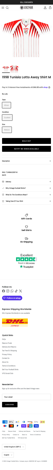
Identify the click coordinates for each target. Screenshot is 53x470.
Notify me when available (26, 149)
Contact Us (5, 358)
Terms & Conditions (8, 366)
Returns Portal (7, 343)
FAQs (4, 339)
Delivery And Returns (9, 347)
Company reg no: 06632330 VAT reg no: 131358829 (33, 461)
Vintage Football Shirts (12, 461)
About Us (5, 362)
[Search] (8, 8)
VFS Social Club (7, 373)
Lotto (6, 94)
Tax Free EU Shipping (9, 350)
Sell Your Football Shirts (10, 369)
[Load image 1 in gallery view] (26, 37)
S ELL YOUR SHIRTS (26, 2)
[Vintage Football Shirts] (26, 7)
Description (6, 161)
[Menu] (3, 8)
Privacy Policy (7, 354)
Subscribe (9, 405)
